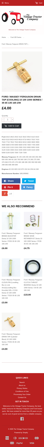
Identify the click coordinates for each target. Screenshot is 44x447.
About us (22, 385)
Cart (40, 3)
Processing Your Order (22, 394)
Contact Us (22, 397)
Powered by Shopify (21, 432)
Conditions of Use (22, 391)
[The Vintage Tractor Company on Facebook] (22, 419)
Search (22, 382)
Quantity (5, 116)
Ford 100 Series (16, 37)
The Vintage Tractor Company (24, 429)
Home (4, 37)
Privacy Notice (22, 388)
